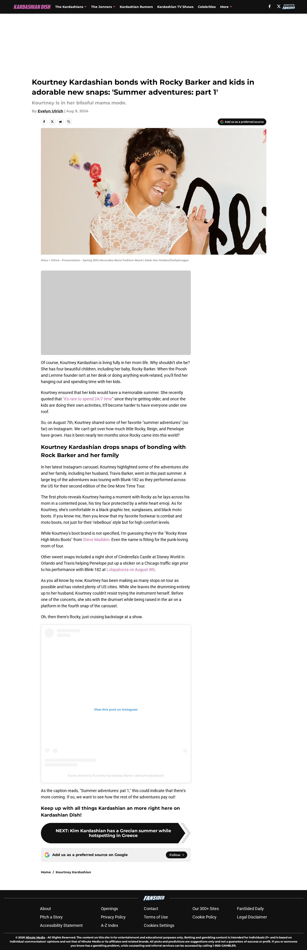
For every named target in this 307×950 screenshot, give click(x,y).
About (45, 908)
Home (46, 872)
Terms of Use (156, 917)
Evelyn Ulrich (50, 111)
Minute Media (35, 937)
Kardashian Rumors (136, 7)
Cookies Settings (159, 925)
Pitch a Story (51, 917)
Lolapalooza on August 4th (131, 569)
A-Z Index (109, 925)
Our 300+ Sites (205, 908)
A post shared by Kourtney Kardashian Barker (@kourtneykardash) (116, 775)
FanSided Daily (250, 908)
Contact (151, 908)
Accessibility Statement (61, 925)
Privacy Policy (113, 917)
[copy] (68, 121)
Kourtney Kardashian (73, 872)
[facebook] (270, 6)
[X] (279, 6)
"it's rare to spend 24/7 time (87, 398)
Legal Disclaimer (252, 917)
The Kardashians (69, 7)
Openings (109, 908)
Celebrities (207, 7)
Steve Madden (96, 539)
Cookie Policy (204, 917)
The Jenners (101, 7)
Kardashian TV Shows (175, 7)
